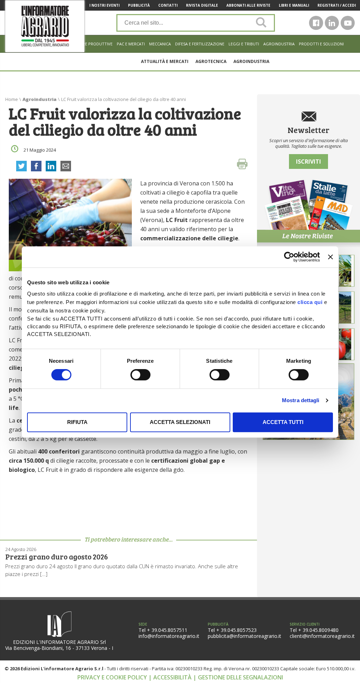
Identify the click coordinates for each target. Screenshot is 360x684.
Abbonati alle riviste (248, 5)
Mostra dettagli (301, 400)
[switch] (140, 374)
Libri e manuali (294, 5)
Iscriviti (308, 161)
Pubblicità (139, 5)
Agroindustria (279, 43)
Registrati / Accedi (336, 5)
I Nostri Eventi (104, 5)
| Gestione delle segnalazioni (238, 677)
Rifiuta (77, 422)
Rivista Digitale (202, 5)
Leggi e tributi (244, 43)
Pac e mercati (131, 43)
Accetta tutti (283, 422)
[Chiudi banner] (330, 256)
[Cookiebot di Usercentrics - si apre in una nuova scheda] (289, 257)
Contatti (168, 5)
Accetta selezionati (180, 422)
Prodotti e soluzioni (321, 43)
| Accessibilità (170, 677)
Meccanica (160, 43)
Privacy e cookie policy (112, 677)
